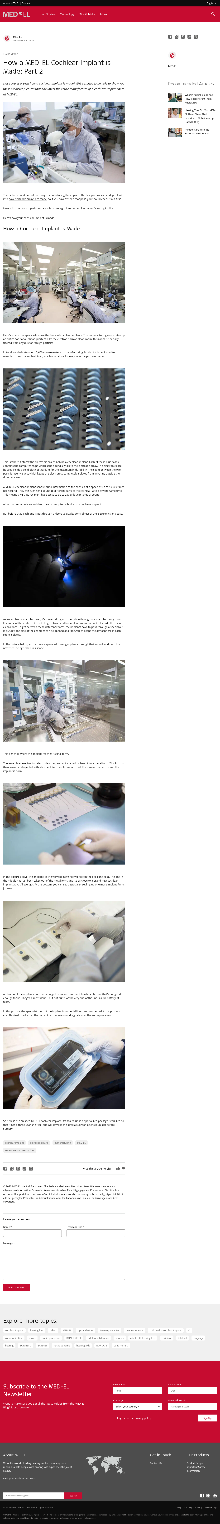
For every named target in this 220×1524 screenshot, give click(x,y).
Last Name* (174, 1384)
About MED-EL (11, 3)
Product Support (196, 1463)
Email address (75, 1226)
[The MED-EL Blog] (16, 14)
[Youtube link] (215, 1496)
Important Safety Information (196, 1468)
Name (7, 1226)
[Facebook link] (202, 1496)
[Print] (31, 1169)
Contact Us (156, 1463)
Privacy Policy (181, 1507)
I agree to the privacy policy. (134, 1418)
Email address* (176, 1400)
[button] (105, 14)
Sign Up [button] (207, 1418)
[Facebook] (5, 1169)
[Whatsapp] (18, 1169)
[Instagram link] (208, 1496)
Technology (10, 53)
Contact (26, 3)
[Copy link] (24, 1169)
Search (73, 1495)
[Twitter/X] (12, 1169)
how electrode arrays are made (28, 199)
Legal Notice (194, 1507)
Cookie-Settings (210, 1507)
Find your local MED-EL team (19, 1478)
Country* (118, 1400)
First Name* (120, 1384)
